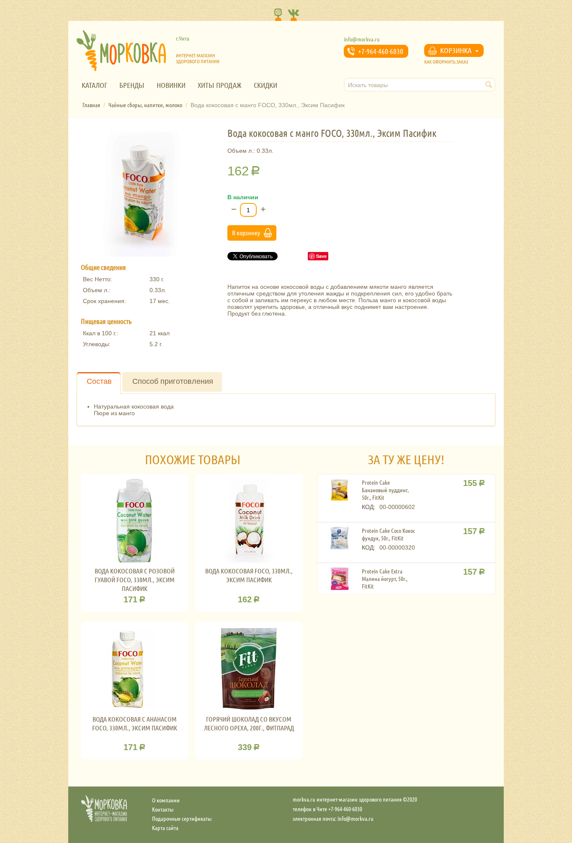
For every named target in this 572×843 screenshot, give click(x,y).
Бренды (131, 85)
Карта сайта (165, 827)
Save (321, 256)
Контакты (162, 809)
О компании (166, 800)
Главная (91, 104)
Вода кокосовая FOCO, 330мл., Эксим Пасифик (249, 575)
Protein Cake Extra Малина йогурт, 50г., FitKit (384, 578)
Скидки (265, 85)
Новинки (171, 85)
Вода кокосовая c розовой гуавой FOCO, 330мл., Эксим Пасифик (135, 579)
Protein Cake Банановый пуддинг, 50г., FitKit (385, 489)
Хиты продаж (220, 85)
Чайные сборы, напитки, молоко (145, 104)
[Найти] (489, 85)
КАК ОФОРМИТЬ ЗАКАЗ (446, 61)
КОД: (368, 507)
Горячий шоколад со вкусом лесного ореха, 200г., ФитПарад (249, 723)
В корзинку (246, 232)
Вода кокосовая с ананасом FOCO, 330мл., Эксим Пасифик (134, 723)
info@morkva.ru (362, 39)
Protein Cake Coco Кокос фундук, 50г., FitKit (388, 534)
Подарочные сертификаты (181, 818)
